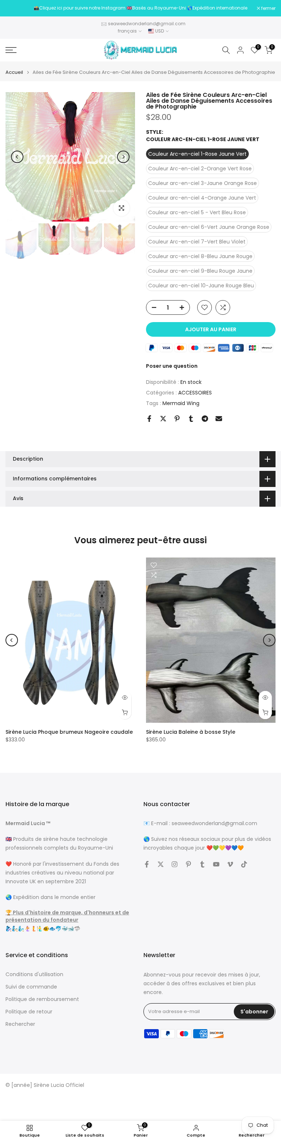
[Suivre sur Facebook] (146, 864)
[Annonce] (140, 8)
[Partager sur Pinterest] (177, 418)
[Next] (123, 157)
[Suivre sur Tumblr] (202, 864)
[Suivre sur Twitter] (160, 864)
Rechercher (20, 1024)
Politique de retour (28, 1011)
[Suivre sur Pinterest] (188, 864)
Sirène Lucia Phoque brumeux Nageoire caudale (69, 732)
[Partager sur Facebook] (149, 418)
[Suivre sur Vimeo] (230, 864)
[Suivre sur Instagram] (174, 864)
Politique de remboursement (42, 999)
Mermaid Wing (180, 403)
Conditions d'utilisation (34, 974)
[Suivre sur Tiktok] (244, 864)
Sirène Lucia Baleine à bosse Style (190, 732)
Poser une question (172, 366)
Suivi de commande (31, 986)
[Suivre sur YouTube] (216, 864)
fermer (16, 8)
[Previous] (17, 157)
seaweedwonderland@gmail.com (147, 23)
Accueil (14, 72)
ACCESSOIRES (195, 392)
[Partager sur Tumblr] (191, 418)
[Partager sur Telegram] (205, 418)
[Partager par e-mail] (219, 418)
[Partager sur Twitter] (163, 418)
